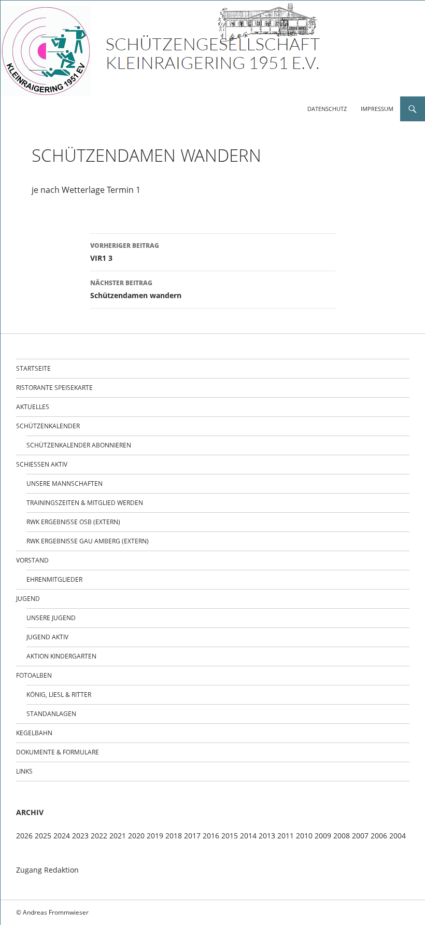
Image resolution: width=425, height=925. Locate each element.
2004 (397, 835)
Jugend (28, 598)
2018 (173, 835)
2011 (285, 835)
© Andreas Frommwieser (52, 912)
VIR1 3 (124, 252)
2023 (80, 835)
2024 (61, 835)
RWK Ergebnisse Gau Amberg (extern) (87, 541)
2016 (211, 835)
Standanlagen (51, 713)
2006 (379, 835)
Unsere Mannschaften (64, 483)
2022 (99, 835)
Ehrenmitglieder (54, 579)
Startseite (33, 368)
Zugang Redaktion (47, 870)
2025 (43, 835)
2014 (248, 835)
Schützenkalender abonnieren (78, 445)
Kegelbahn (34, 732)
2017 (192, 835)
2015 (229, 835)
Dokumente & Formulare (57, 752)
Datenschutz (327, 109)
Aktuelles (32, 406)
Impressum (377, 109)
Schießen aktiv (41, 464)
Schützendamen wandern (135, 289)
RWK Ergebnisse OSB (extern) (73, 521)
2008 (341, 835)
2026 (24, 835)
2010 (304, 835)
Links (24, 771)
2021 (117, 835)
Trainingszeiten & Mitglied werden (84, 502)
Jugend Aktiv (47, 637)
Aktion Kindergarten (61, 656)
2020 (136, 835)
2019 (155, 835)
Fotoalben (34, 675)
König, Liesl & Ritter (58, 694)
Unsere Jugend (51, 617)
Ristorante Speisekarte (54, 387)
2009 (323, 835)
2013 (267, 835)
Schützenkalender (48, 426)
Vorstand (32, 560)
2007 (360, 835)
